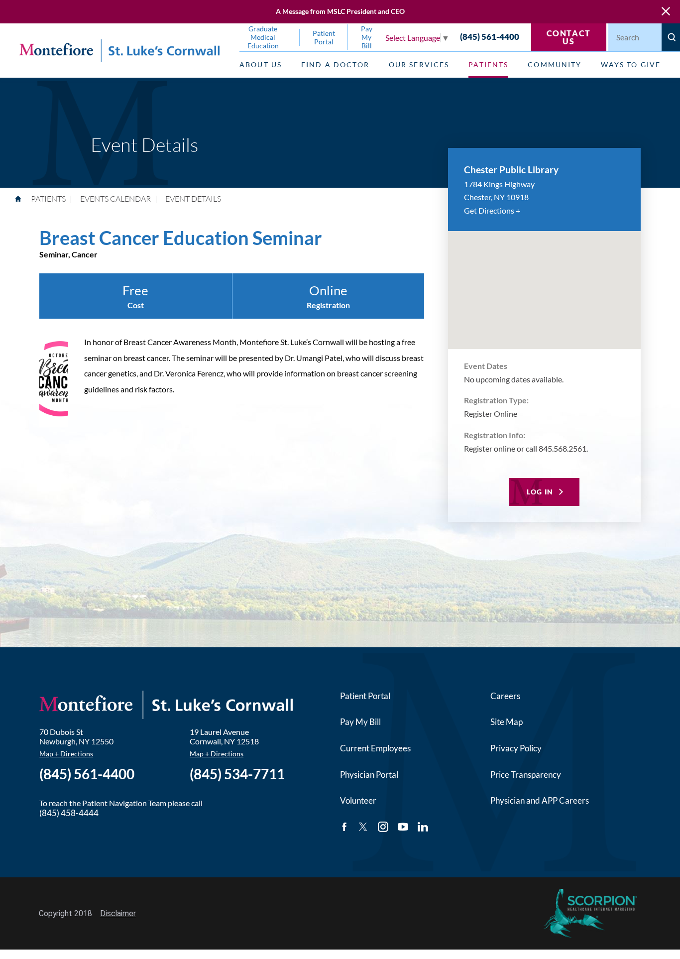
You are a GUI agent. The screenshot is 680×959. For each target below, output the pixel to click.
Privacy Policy (516, 748)
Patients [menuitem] (488, 64)
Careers (505, 696)
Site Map (506, 722)
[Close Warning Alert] (666, 11)
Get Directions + (492, 210)
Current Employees (375, 748)
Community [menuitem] (554, 64)
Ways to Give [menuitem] (631, 64)
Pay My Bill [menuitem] (366, 37)
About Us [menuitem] (260, 64)
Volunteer (358, 800)
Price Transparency (525, 774)
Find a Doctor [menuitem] (335, 64)
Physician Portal (369, 774)
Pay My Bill (360, 722)
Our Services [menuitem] (419, 64)
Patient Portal (365, 696)
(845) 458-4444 (69, 813)
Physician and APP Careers (539, 800)
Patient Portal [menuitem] (324, 37)
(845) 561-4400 (489, 37)
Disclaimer (118, 913)
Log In (540, 491)
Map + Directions (66, 753)
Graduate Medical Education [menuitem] (263, 37)
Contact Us (569, 37)
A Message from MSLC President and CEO (340, 11)
